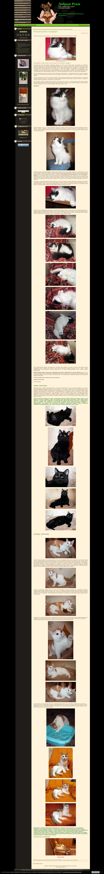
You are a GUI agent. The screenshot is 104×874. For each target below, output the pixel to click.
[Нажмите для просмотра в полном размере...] (60, 425)
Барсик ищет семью (23, 85)
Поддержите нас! (23, 137)
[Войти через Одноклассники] (29, 35)
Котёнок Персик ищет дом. (23, 104)
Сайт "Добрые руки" (19, 25)
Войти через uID (23, 31)
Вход (32, 25)
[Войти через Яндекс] (23, 35)
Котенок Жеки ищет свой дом (23, 70)
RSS (35, 25)
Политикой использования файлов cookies (72, 872)
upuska (23, 123)
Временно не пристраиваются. (23, 48)
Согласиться (95, 871)
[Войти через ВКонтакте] (18, 35)
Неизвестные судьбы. (21, 43)
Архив (61, 29)
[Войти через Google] (26, 35)
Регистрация (27, 25)
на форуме (38, 381)
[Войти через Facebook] (20, 35)
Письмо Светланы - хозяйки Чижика (42, 836)
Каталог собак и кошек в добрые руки (50, 29)
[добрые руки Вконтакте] (23, 146)
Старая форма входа (23, 37)
